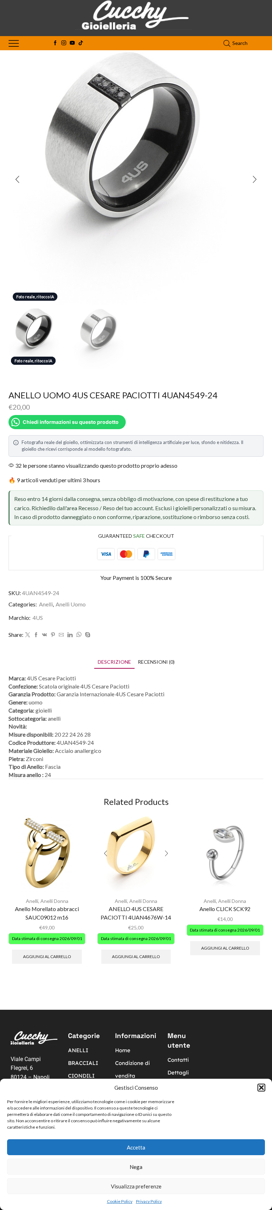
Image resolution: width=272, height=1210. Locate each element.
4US (38, 617)
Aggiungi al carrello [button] (47, 956)
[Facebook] (55, 43)
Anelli (46, 604)
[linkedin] (70, 635)
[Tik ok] (80, 43)
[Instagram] (63, 43)
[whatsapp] (78, 635)
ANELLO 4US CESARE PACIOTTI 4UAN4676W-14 (136, 913)
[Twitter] (27, 635)
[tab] (114, 662)
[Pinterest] (53, 635)
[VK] (44, 635)
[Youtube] (72, 43)
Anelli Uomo (71, 604)
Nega (136, 1167)
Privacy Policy (149, 1201)
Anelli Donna (54, 901)
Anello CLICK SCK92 (224, 908)
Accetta (136, 1147)
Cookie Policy (119, 1201)
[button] (261, 1087)
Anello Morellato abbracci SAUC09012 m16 (47, 913)
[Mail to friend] (61, 635)
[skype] (86, 635)
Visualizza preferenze (136, 1186)
